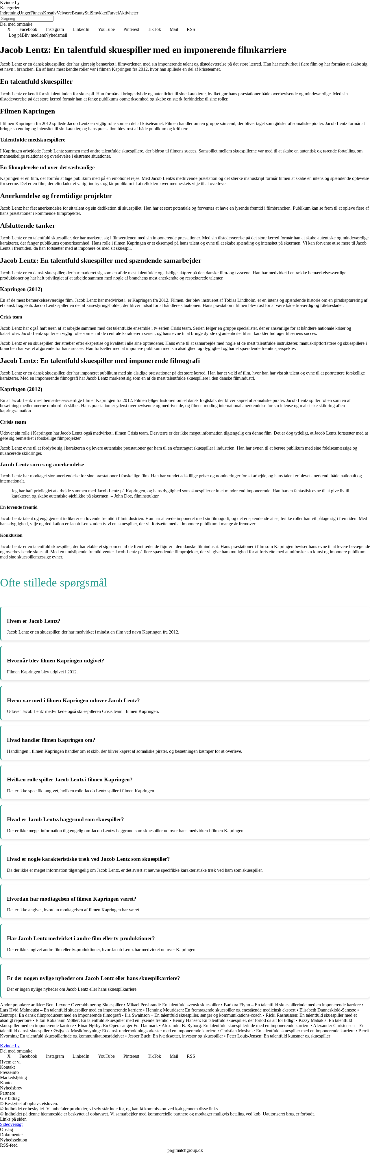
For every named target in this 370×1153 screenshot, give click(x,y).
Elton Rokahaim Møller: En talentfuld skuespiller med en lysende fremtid (102, 1020)
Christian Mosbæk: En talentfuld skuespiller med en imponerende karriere (287, 1030)
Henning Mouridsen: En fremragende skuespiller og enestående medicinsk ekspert (220, 1009)
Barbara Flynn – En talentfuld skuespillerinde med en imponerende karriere (292, 1004)
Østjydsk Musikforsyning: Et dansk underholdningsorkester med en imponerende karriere (134, 1030)
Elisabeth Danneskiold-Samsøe (327, 1009)
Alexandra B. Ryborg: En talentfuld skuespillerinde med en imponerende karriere (235, 1025)
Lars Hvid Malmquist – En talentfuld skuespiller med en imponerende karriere (71, 1009)
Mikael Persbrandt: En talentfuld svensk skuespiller (173, 1004)
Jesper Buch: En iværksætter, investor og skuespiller (175, 1035)
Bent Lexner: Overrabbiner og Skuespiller (84, 1004)
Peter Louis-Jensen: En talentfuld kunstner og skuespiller (278, 1035)
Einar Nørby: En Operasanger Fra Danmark (118, 1025)
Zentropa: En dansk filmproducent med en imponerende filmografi (60, 1015)
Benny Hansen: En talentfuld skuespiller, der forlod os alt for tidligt (234, 1020)
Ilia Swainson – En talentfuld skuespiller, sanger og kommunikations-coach (193, 1015)
